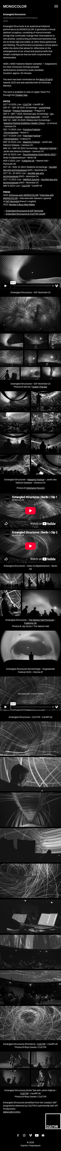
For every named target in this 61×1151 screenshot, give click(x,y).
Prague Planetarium (23, 110)
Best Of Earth (46, 79)
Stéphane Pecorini (35, 488)
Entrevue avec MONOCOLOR (23, 195)
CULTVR (27, 104)
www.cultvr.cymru (11, 1112)
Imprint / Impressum (31, 1145)
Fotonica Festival (31, 129)
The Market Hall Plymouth (41, 620)
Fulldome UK (28, 160)
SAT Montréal (12, 201)
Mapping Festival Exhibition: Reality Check (24, 123)
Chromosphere (11, 132)
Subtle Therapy (39, 386)
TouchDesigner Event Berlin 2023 (39, 154)
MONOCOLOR (14, 6)
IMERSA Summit (31, 179)
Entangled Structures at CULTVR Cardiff (25, 213)
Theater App (21, 95)
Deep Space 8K (32, 117)
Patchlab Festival (31, 135)
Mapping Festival (31, 142)
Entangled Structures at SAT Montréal (24, 210)
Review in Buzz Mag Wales (22, 204)
